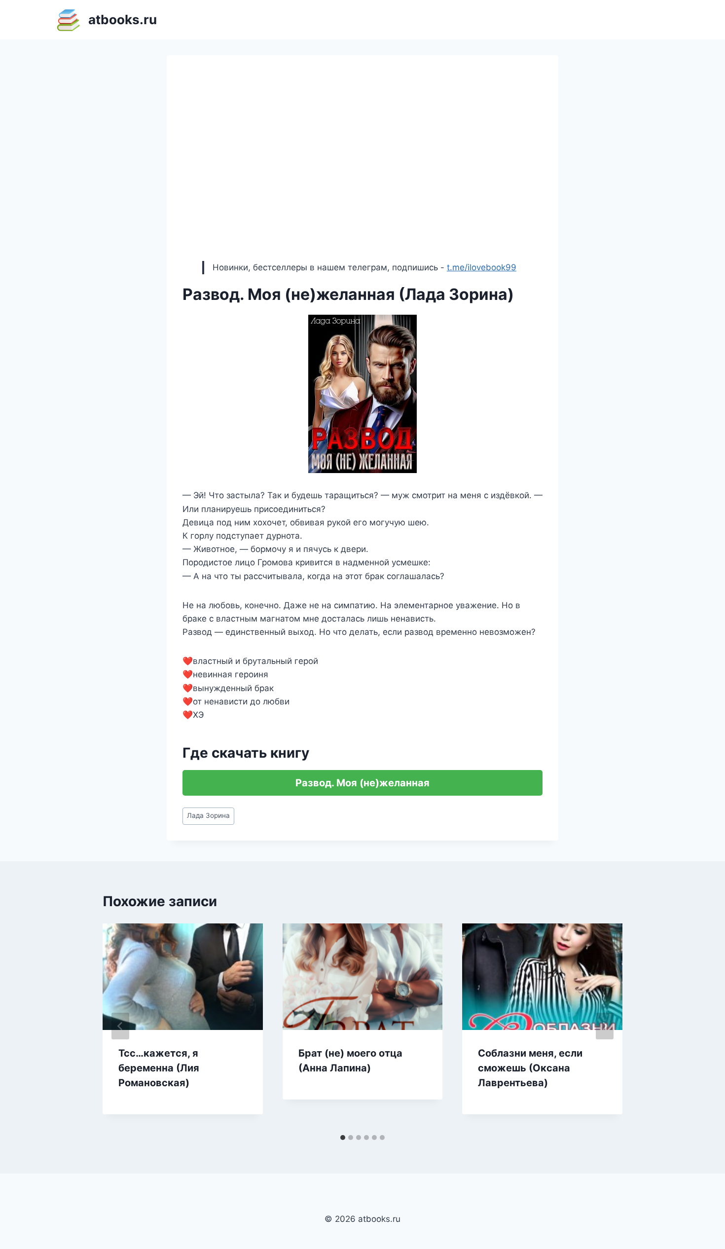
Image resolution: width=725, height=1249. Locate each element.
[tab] (342, 1137)
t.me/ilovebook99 (481, 267)
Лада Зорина (208, 815)
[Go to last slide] (120, 1026)
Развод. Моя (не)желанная (362, 783)
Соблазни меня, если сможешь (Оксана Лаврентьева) (530, 1068)
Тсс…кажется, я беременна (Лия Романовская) (158, 1068)
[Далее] (605, 1026)
